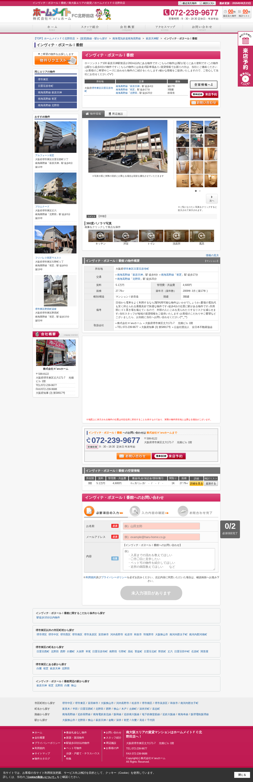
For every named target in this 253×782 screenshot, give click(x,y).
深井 (118, 720)
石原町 (195, 651)
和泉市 (138, 634)
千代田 (151, 720)
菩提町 (138, 651)
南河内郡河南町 (198, 634)
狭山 (73, 685)
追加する (211, 483)
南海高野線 (122, 86)
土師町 (133, 708)
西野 (62, 651)
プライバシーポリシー (114, 577)
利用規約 (91, 577)
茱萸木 (66, 708)
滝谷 (141, 720)
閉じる (242, 774)
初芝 (132, 89)
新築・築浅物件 (75, 737)
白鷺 (39, 668)
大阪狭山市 (161, 634)
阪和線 (117, 714)
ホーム (38, 732)
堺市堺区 (42, 634)
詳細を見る (196, 483)
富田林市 (103, 634)
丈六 (170, 651)
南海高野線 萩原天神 (50, 92)
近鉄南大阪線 (131, 714)
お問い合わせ (113, 732)
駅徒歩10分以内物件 (48, 617)
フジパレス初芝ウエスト (48, 257)
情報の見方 (212, 255)
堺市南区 (77, 634)
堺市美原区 (90, 634)
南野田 (113, 651)
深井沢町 (144, 708)
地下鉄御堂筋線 (151, 714)
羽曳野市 (148, 634)
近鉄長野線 (84, 714)
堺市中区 (53, 634)
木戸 (123, 708)
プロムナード (42, 206)
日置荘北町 (150, 651)
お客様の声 (112, 748)
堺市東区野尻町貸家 (46, 309)
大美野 (80, 651)
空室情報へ (202, 84)
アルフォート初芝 (44, 155)
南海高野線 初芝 (47, 98)
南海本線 (183, 714)
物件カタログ (42, 758)
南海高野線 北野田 (48, 105)
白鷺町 (71, 651)
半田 (75, 708)
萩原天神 (135, 86)
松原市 (128, 634)
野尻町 (162, 651)
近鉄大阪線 (168, 714)
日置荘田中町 (182, 651)
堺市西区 (65, 634)
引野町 (122, 651)
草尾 (88, 651)
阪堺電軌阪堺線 (200, 714)
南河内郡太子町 (179, 634)
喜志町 (156, 708)
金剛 (111, 720)
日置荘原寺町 (141, 268)
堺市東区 (96, 88)
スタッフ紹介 (113, 737)
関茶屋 (204, 651)
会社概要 (40, 737)
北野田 (133, 93)
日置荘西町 (43, 651)
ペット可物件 (74, 748)
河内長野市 (116, 634)
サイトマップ (42, 753)
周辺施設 (111, 742)
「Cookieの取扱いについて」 (41, 777)
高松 (130, 651)
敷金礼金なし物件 (76, 732)
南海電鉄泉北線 (102, 714)
